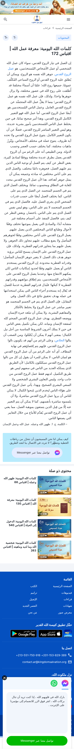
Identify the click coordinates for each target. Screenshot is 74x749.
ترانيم (34, 592)
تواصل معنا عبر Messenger (37, 740)
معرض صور (65, 612)
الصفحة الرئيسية (63, 28)
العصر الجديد (30, 605)
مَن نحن (32, 612)
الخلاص (60, 340)
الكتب (33, 586)
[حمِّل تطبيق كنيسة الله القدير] (68, 633)
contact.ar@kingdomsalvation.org (44, 662)
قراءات (46, 28)
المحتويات (63, 37)
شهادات (67, 605)
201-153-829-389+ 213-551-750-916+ (41, 655)
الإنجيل (33, 599)
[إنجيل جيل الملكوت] (37, 19)
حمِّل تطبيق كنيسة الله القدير (54, 625)
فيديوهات (66, 592)
